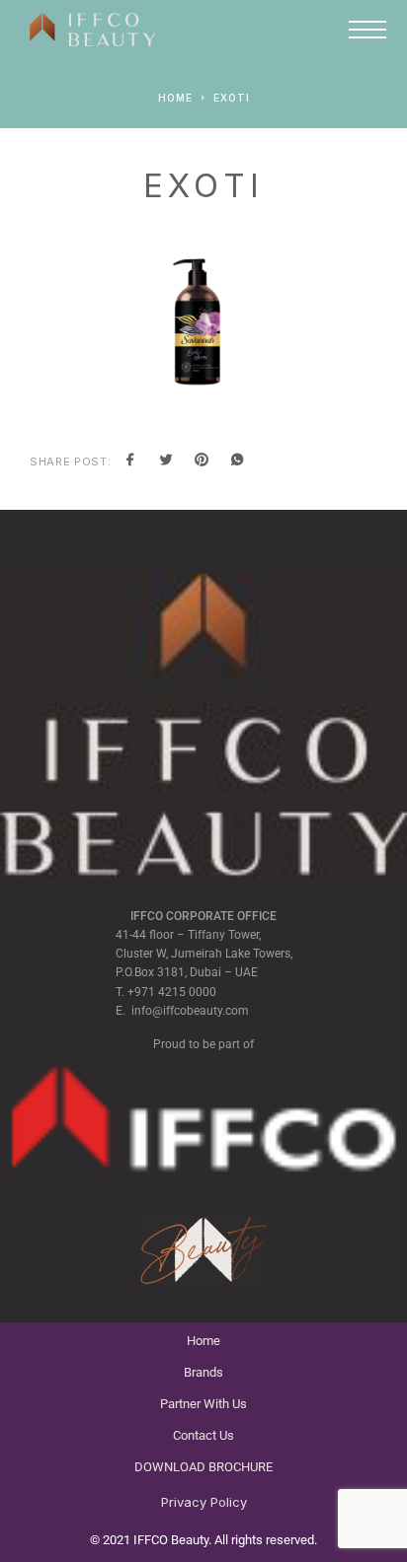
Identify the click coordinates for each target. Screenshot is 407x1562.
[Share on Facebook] (130, 461)
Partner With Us (203, 1403)
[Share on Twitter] (166, 461)
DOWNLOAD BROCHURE (203, 1466)
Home (203, 1340)
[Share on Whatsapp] (237, 461)
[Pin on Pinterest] (201, 461)
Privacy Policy (204, 1502)
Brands (203, 1372)
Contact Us (203, 1435)
